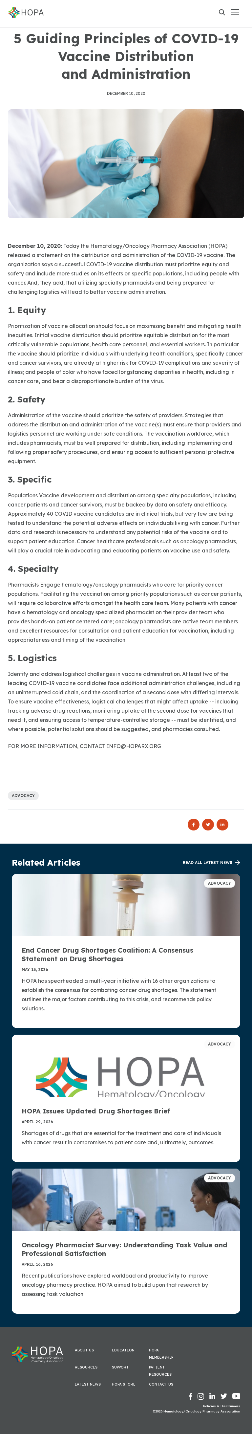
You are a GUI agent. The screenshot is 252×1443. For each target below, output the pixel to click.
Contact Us (161, 1384)
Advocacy (23, 795)
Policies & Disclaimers (221, 1406)
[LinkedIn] (222, 824)
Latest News (88, 1384)
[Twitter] (209, 824)
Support (120, 1367)
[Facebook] (195, 824)
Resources (86, 1367)
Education (123, 1350)
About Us (84, 1350)
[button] (235, 12)
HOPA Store (124, 1384)
